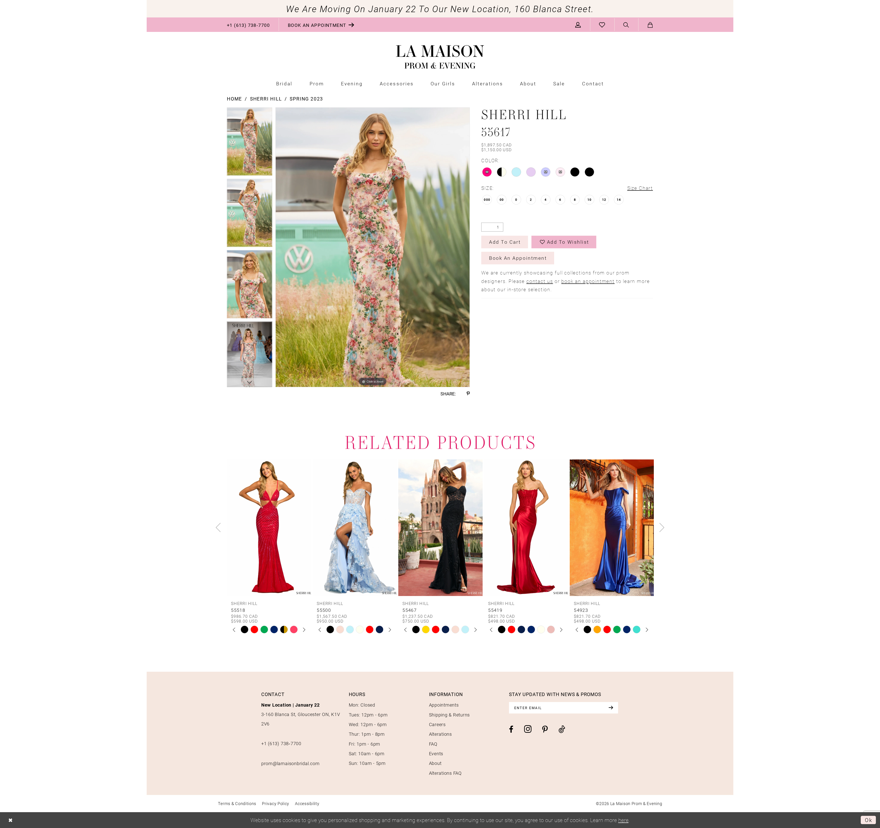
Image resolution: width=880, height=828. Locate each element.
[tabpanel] (249, 143)
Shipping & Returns (449, 715)
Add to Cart (505, 242)
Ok (868, 820)
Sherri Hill (266, 98)
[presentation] (269, 527)
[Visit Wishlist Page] (602, 24)
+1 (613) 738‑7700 (281, 743)
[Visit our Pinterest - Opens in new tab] (545, 729)
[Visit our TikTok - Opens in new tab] (561, 729)
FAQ (433, 744)
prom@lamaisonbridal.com (290, 763)
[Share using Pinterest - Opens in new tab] (468, 394)
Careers (437, 724)
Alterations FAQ (445, 773)
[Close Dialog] (10, 820)
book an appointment (588, 281)
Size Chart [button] (640, 188)
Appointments (444, 705)
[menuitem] (248, 24)
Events (436, 753)
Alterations (440, 734)
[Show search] (626, 24)
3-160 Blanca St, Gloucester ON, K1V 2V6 (300, 714)
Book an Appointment (518, 258)
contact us (539, 281)
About (435, 763)
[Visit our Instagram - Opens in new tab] (527, 729)
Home (234, 98)
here (623, 820)
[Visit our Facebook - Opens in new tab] (511, 729)
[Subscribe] (611, 707)
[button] (578, 24)
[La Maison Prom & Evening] (440, 57)
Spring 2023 (306, 98)
